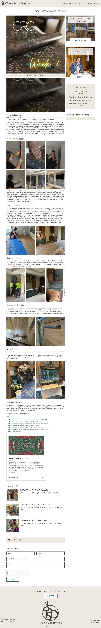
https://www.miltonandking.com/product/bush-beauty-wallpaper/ (26, 421)
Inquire (96, 3)
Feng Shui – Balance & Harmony (80, 97)
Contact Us (51, 596)
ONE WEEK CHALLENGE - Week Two (34, 490)
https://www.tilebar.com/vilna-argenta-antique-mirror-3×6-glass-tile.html (28, 429)
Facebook (96, 622)
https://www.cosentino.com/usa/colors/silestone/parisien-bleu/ (26, 427)
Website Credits (39, 626)
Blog (90, 3)
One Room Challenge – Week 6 (81, 100)
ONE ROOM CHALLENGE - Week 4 (35, 520)
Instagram (96, 620)
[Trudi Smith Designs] (16, 3)
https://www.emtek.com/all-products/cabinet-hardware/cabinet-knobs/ (28, 423)
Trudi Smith (41, 75)
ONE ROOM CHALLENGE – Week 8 (80, 92)
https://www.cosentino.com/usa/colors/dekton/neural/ (23, 425)
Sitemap (32, 626)
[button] (73, 3)
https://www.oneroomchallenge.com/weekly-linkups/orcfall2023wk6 (27, 419)
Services (64, 3)
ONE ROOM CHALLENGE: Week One (35, 505)
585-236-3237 (5, 623)
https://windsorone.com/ (15, 431)
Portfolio (82, 3)
